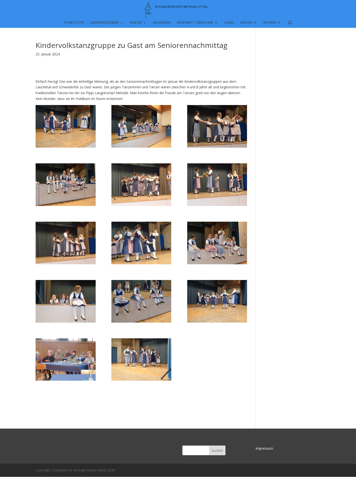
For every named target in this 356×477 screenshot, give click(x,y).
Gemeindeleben (104, 23)
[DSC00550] (66, 301)
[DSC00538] (141, 359)
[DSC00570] (141, 126)
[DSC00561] (141, 184)
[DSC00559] (217, 184)
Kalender (161, 23)
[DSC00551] (217, 243)
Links (229, 23)
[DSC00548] (141, 301)
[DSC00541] (66, 359)
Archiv (246, 23)
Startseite (74, 23)
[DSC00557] (66, 243)
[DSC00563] (66, 184)
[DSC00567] (217, 126)
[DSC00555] (141, 243)
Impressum (264, 448)
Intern (269, 23)
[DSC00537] (66, 126)
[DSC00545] (217, 301)
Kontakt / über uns (195, 23)
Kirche (136, 23)
